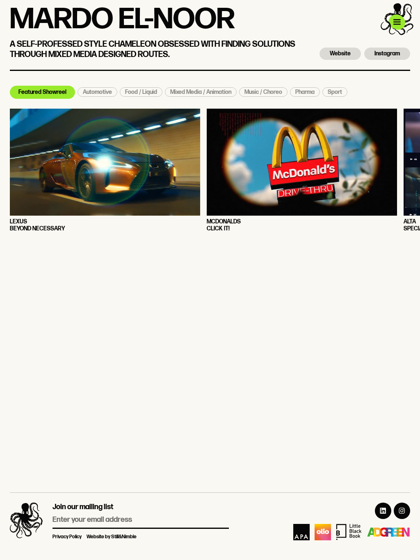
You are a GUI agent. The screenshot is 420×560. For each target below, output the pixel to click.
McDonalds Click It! (224, 225)
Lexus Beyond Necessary (37, 225)
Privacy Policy (67, 537)
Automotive (97, 92)
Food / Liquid (141, 92)
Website (340, 53)
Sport (335, 92)
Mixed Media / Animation (200, 92)
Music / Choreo (263, 92)
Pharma (305, 92)
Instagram (387, 53)
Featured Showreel (42, 92)
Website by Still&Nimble (112, 537)
